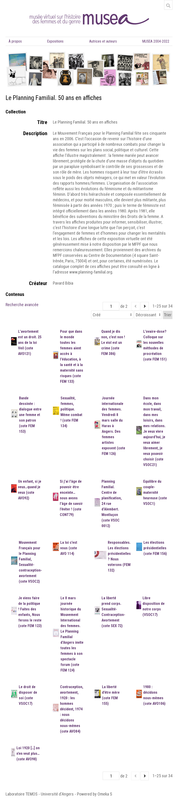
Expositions (55, 41)
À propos (15, 41)
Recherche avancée (22, 304)
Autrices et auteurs (103, 41)
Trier (168, 314)
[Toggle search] (168, 5)
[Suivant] (144, 306)
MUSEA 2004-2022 (155, 41)
